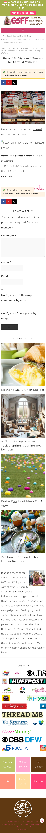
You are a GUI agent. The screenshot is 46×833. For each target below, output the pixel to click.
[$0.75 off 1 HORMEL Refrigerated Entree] (23, 144)
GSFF (23, 21)
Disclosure (12, 51)
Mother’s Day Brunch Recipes (23, 389)
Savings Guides (7, 764)
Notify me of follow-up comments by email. (16, 298)
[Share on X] (14, 82)
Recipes (38, 781)
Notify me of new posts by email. (18, 316)
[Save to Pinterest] (9, 82)
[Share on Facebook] (3, 82)
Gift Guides (39, 764)
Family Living (23, 781)
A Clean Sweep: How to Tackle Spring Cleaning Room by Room (23, 445)
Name (6, 262)
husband (20, 591)
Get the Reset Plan (23, 12)
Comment (9, 235)
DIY (7, 781)
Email (6, 276)
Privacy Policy (23, 829)
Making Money (23, 764)
